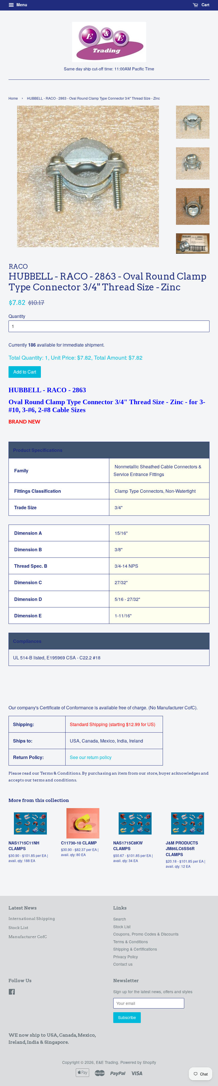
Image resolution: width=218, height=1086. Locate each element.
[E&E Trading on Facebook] (12, 992)
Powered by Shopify (138, 1062)
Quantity (17, 316)
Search (119, 919)
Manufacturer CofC (28, 936)
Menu (21, 4)
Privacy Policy (125, 956)
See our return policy (91, 757)
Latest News (23, 908)
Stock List (18, 927)
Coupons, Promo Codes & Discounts (146, 934)
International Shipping (32, 918)
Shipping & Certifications (135, 949)
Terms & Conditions (130, 941)
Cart (204, 4)
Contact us (123, 964)
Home (13, 98)
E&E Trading (107, 1062)
